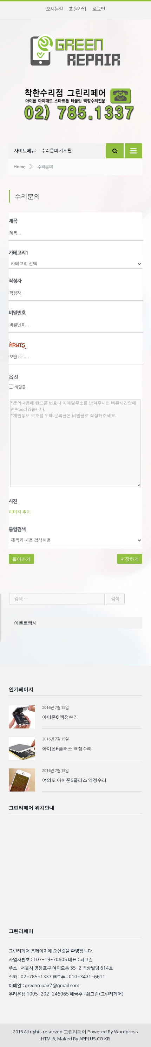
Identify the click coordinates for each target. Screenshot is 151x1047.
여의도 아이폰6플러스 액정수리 (74, 780)
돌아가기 (21, 559)
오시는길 (54, 9)
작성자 (15, 281)
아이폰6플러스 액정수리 (67, 748)
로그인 (98, 9)
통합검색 (17, 529)
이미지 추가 (20, 512)
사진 (13, 501)
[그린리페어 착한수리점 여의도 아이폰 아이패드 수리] (75, 48)
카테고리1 (18, 253)
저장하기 (129, 559)
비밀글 (19, 387)
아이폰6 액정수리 (60, 717)
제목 (13, 221)
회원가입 (77, 9)
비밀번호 (17, 313)
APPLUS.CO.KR (94, 1038)
